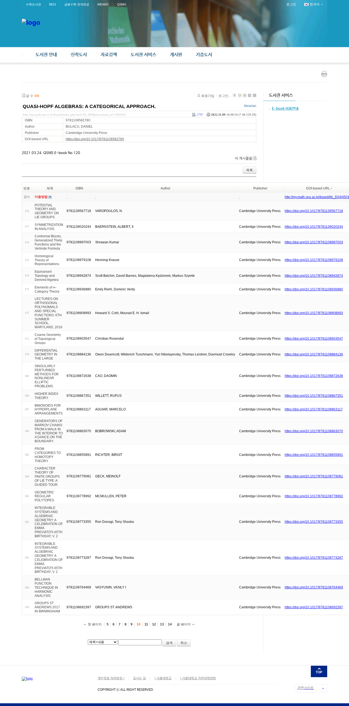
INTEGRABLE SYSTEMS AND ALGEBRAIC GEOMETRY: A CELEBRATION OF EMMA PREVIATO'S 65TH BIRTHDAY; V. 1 (49, 558)
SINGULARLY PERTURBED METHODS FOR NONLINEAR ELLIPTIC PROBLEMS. (47, 376)
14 (170, 624)
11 (146, 624)
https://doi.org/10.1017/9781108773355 (314, 522)
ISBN (79, 188)
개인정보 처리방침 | (111, 678)
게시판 (176, 54)
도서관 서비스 (143, 54)
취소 (183, 643)
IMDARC (103, 4)
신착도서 (79, 54)
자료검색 (109, 54)
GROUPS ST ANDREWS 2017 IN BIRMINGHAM (47, 607)
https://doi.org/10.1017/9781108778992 (314, 496)
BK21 (52, 4)
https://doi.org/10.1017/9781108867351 (314, 396)
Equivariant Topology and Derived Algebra (47, 276)
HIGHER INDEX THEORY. (46, 396)
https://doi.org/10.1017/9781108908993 (314, 313)
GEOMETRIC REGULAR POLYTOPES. (45, 496)
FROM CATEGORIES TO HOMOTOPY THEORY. (48, 455)
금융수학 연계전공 (76, 4)
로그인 (291, 4)
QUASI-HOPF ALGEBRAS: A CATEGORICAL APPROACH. (89, 106)
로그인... (224, 96)
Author (165, 188)
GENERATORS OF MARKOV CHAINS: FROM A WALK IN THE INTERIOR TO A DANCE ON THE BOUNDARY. (49, 431)
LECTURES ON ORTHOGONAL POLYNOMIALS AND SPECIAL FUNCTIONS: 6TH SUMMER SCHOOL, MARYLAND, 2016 (48, 313)
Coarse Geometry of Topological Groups (48, 339)
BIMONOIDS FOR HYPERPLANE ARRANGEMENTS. (49, 409)
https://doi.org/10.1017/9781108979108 (314, 260)
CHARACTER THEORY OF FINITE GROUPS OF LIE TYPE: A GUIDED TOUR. (47, 476)
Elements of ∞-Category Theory (47, 289)
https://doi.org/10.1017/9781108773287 (314, 558)
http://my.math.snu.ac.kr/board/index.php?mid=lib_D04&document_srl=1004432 (74, 114)
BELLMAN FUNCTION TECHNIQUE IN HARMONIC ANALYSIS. (46, 587)
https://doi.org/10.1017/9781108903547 (314, 338)
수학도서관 (33, 4)
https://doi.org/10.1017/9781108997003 (314, 242)
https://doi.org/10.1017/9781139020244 (314, 227)
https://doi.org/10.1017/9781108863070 (314, 431)
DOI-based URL (318, 188)
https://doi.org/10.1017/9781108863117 (314, 409)
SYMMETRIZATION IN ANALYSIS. (49, 227)
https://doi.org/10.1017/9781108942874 (314, 276)
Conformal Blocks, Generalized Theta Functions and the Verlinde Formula (48, 242)
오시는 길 (139, 678)
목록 (249, 170)
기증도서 (204, 54)
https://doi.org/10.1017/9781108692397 (314, 607)
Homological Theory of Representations (47, 260)
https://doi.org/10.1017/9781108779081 (314, 476)
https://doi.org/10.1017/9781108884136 (314, 354)
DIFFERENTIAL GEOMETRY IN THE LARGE (46, 354)
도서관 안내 (46, 54)
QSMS (121, 4)
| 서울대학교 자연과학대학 (198, 678)
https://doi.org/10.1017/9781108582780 (95, 139)
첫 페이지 (95, 624)
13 (162, 624)
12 (154, 624)
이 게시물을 (243, 158)
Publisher (260, 188)
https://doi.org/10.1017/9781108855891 (314, 455)
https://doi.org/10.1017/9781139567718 (314, 211)
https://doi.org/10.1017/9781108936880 (314, 289)
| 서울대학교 (163, 678)
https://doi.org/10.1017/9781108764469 (314, 587)
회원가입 (207, 96)
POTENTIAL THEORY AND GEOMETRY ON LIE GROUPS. (47, 211)
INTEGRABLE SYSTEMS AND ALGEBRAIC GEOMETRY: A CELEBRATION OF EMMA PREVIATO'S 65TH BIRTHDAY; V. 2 (49, 522)
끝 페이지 (184, 624)
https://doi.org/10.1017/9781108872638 (314, 376)
